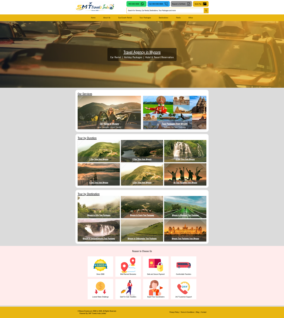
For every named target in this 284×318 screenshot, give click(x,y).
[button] (163, 17)
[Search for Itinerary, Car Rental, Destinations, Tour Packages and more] (206, 10)
